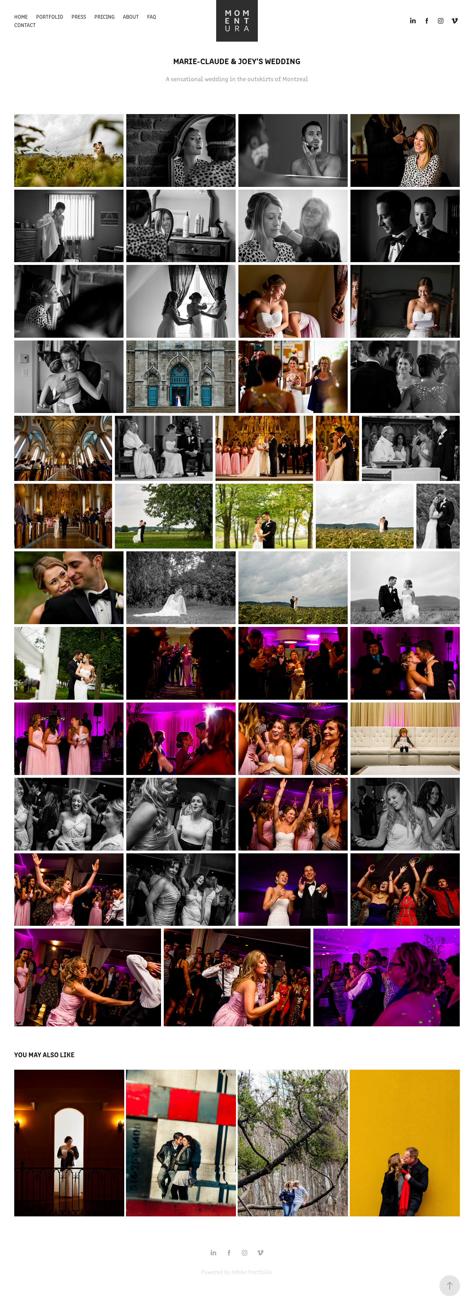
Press (78, 16)
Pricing (104, 16)
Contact (25, 24)
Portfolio (49, 16)
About (131, 16)
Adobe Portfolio (251, 1271)
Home (21, 16)
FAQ (151, 16)
